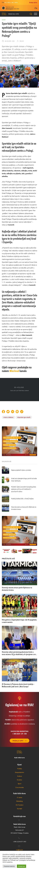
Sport (19, 783)
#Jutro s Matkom (8, 417)
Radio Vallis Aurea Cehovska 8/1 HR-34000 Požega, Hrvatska (19, 828)
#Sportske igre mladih (23, 417)
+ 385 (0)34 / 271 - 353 (19, 733)
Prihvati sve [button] (21, 866)
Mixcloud (14, 371)
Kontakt (19, 808)
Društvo (19, 780)
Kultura (19, 776)
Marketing (19, 801)
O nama (19, 797)
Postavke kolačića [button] (9, 866)
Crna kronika (19, 787)
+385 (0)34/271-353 (19, 841)
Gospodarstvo (19, 772)
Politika (19, 768)
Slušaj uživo (33, 2)
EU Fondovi (19, 805)
